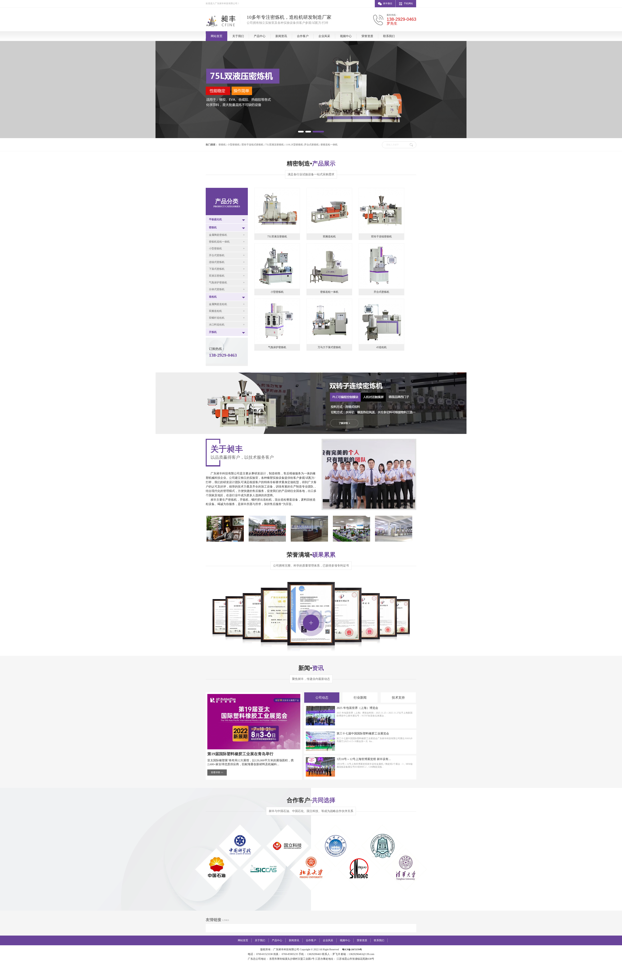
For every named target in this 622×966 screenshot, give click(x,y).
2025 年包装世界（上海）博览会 (357, 708)
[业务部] (351, 541)
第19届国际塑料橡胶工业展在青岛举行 (240, 754)
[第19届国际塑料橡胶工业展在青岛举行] (253, 748)
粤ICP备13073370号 (352, 949)
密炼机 (213, 227)
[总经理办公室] (225, 541)
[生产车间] (393, 541)
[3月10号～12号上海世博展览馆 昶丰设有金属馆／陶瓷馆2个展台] (320, 776)
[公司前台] (309, 541)
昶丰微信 (387, 3)
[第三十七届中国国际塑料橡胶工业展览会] (320, 750)
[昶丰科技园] (267, 541)
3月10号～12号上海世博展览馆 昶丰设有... (364, 759)
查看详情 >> (217, 772)
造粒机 (213, 296)
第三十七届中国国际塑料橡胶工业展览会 (363, 733)
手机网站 (408, 3)
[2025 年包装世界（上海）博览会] (320, 724)
